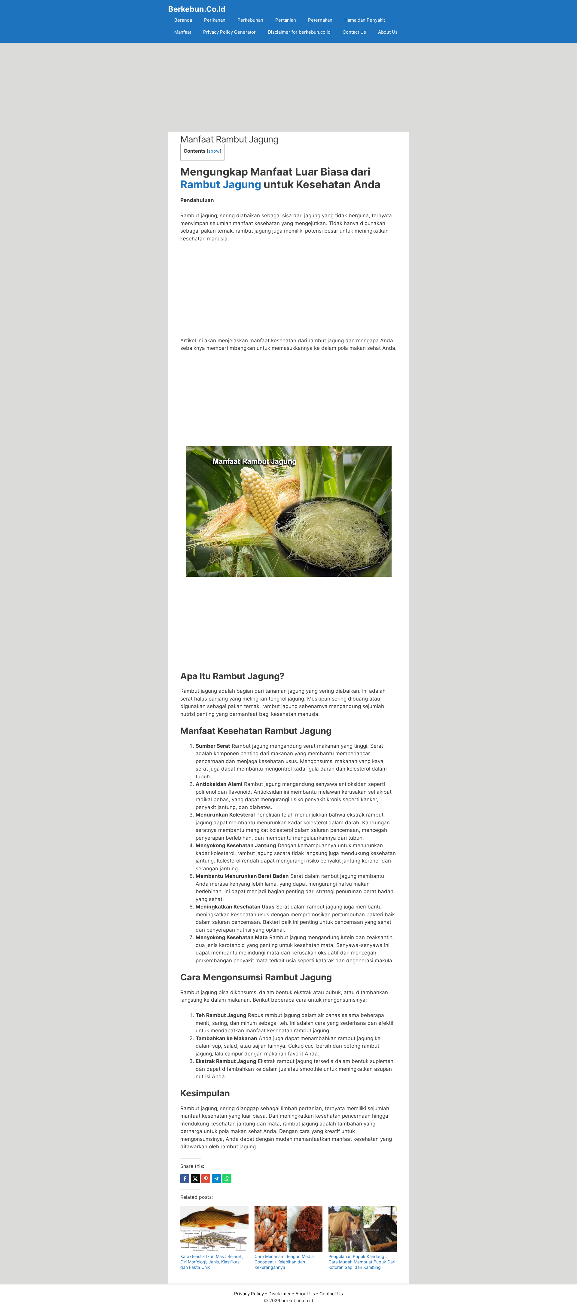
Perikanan (214, 20)
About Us (388, 32)
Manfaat (182, 32)
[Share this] (184, 1178)
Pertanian (285, 20)
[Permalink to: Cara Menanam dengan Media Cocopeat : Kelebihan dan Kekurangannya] (289, 1229)
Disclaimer (279, 1293)
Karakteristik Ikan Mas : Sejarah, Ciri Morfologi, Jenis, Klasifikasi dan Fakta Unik (211, 1262)
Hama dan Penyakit (364, 20)
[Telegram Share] (216, 1178)
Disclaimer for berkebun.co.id (299, 32)
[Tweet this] (195, 1178)
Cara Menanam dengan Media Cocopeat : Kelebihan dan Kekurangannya (284, 1262)
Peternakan (320, 20)
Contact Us (354, 32)
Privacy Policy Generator (229, 32)
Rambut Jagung (220, 184)
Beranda (183, 20)
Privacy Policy (249, 1293)
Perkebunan (250, 20)
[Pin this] (205, 1178)
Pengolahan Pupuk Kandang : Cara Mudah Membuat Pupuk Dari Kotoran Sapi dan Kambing (361, 1262)
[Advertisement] (288, 87)
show (214, 151)
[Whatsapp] (226, 1178)
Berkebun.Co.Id (196, 9)
